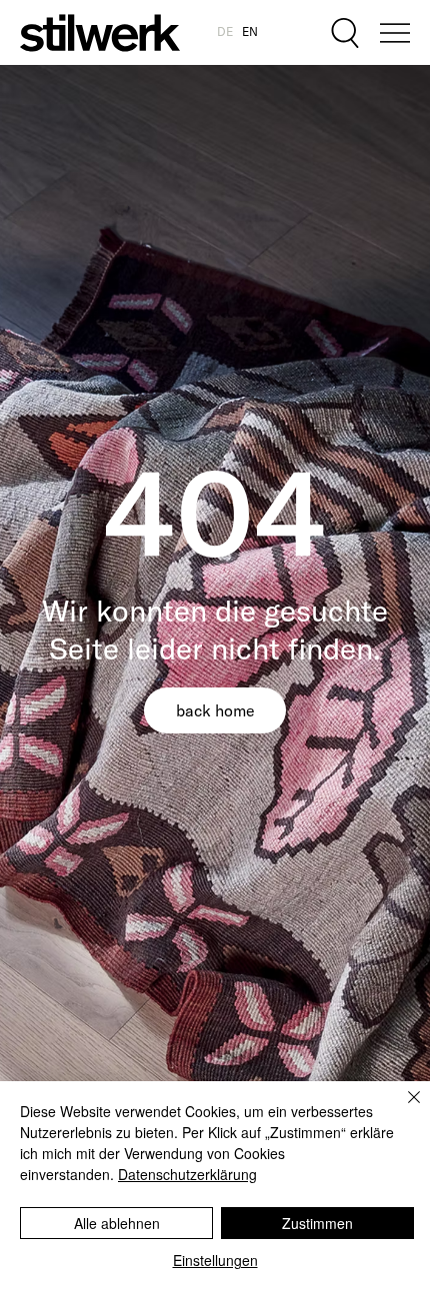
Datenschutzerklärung (187, 1174)
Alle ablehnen (117, 1223)
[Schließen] (402, 1109)
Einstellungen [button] (215, 1260)
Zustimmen (317, 1223)
